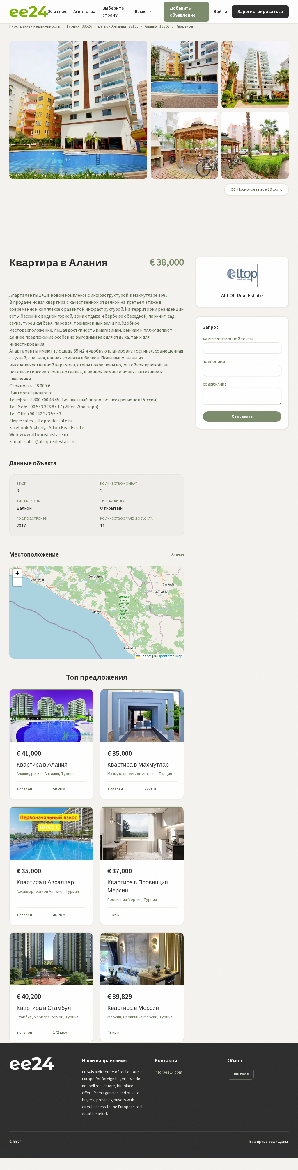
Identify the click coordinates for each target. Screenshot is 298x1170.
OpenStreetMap (169, 655)
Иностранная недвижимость (34, 26)
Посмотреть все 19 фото (260, 189)
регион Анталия (112, 26)
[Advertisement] (149, 230)
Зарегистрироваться (260, 11)
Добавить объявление (183, 11)
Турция (72, 26)
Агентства (84, 11)
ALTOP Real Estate (242, 295)
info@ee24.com (168, 1072)
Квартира (184, 26)
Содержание (214, 384)
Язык (140, 11)
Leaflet (145, 655)
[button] (17, 573)
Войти (220, 11)
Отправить (242, 416)
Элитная (57, 11)
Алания (151, 26)
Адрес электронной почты (228, 339)
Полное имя (214, 361)
